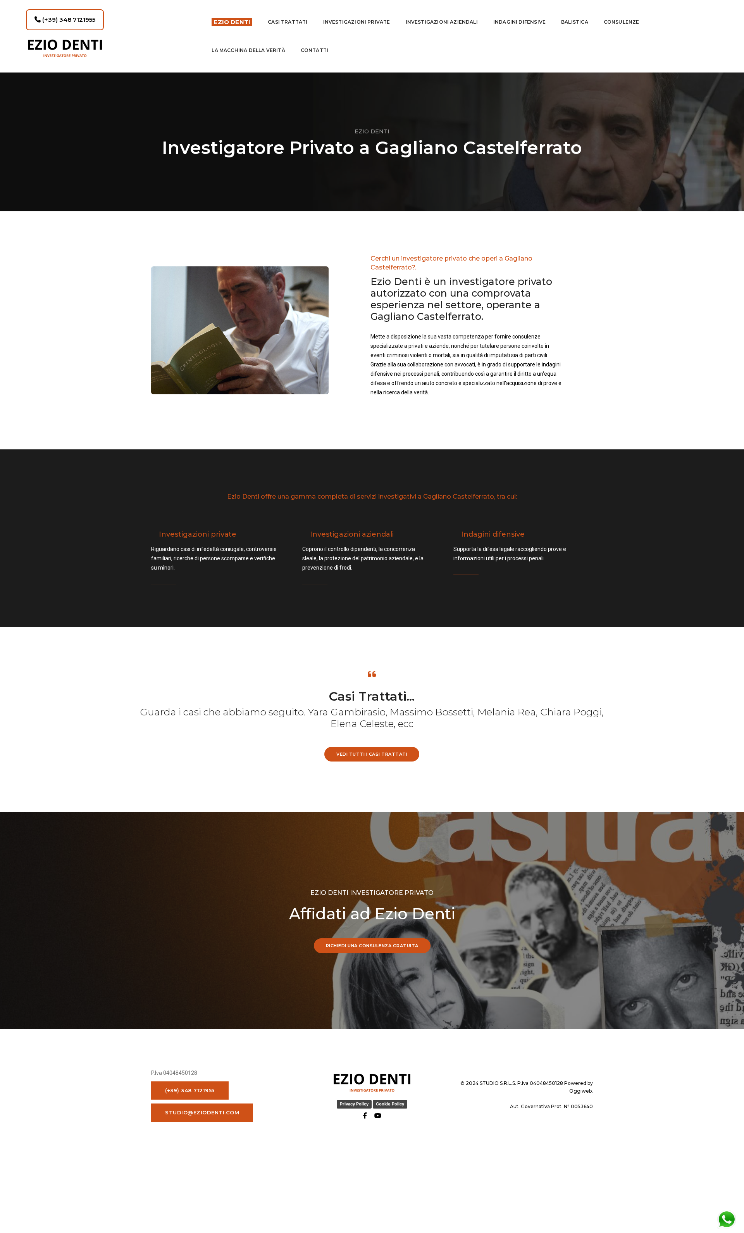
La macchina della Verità (248, 50)
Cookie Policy (390, 1104)
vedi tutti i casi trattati (371, 754)
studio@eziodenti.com (202, 1112)
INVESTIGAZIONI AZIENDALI (442, 22)
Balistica (574, 22)
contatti (314, 50)
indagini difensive (519, 22)
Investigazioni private (356, 22)
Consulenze (621, 22)
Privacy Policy (354, 1104)
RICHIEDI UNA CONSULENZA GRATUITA (372, 945)
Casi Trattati (287, 22)
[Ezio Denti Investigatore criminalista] (111, 48)
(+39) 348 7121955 (68, 19)
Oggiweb (580, 1091)
